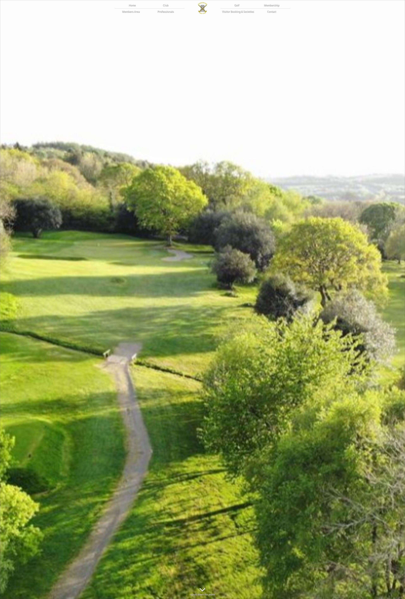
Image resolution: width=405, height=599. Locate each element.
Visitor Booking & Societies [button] (238, 11)
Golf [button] (237, 5)
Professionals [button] (165, 11)
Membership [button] (272, 5)
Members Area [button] (131, 11)
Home (132, 5)
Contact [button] (272, 11)
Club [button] (166, 5)
